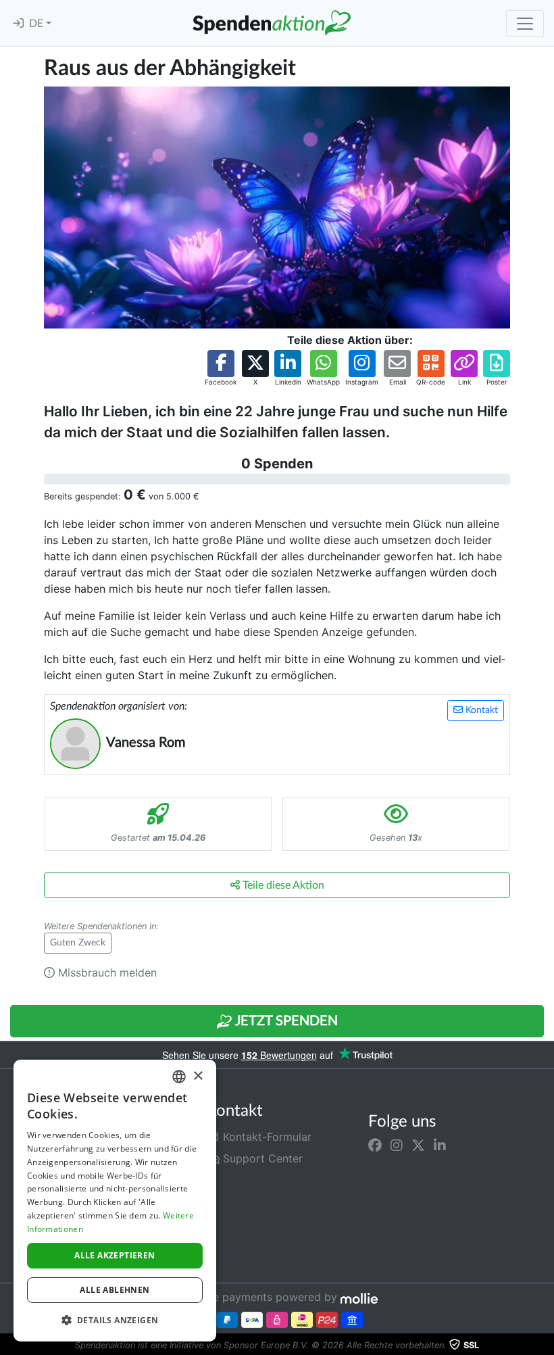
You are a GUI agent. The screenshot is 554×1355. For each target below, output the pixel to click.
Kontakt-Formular (265, 1136)
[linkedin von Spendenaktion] (440, 1145)
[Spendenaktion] (271, 23)
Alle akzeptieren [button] (114, 1255)
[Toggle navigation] (525, 23)
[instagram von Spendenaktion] (397, 1145)
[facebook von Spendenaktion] (375, 1145)
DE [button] (37, 23)
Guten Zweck (77, 942)
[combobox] (179, 1076)
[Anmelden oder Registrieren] (18, 23)
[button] (220, 368)
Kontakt (480, 710)
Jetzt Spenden (285, 1021)
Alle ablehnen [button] (114, 1290)
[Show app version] (544, 1345)
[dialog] (115, 1200)
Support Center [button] (261, 1158)
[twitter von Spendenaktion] (418, 1145)
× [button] (198, 1076)
